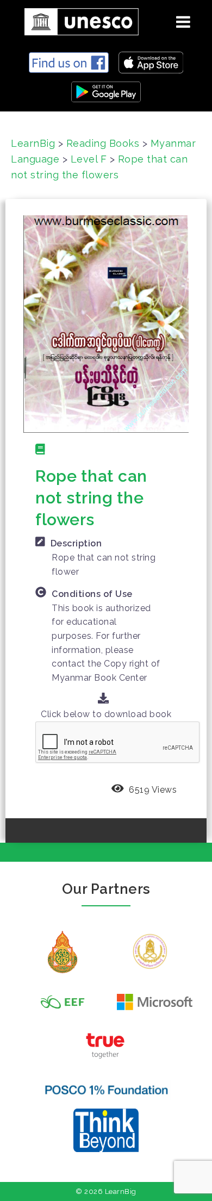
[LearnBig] (77, 20)
